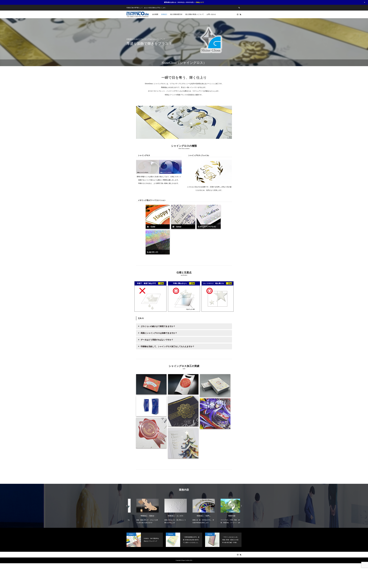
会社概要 (155, 14)
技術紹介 (164, 14)
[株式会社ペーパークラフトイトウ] (138, 14)
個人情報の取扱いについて (194, 14)
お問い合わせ (211, 14)
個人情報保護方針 (176, 14)
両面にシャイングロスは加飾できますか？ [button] (159, 333)
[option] (142, 510)
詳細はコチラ (200, 2)
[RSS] (240, 14)
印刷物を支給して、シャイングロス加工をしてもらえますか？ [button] (167, 346)
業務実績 (170, 534)
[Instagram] (237, 14)
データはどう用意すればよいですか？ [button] (157, 340)
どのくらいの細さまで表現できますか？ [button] (158, 326)
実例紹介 (131, 534)
